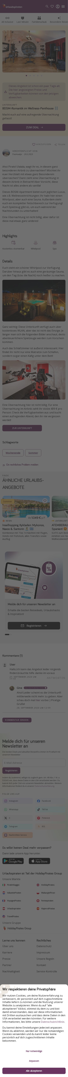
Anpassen (34, 1060)
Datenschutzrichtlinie (52, 1022)
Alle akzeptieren (34, 1070)
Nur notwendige (34, 1051)
